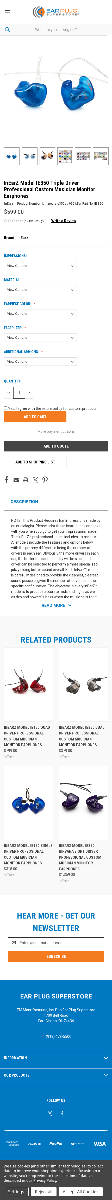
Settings (16, 1192)
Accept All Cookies (80, 1192)
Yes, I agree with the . (52, 408)
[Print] (25, 479)
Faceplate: (13, 328)
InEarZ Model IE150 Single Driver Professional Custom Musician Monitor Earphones (28, 854)
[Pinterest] (45, 479)
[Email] (16, 479)
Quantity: (12, 381)
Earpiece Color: (18, 304)
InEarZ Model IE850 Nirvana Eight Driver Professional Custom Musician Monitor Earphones (80, 857)
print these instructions (66, 526)
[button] (61, 221)
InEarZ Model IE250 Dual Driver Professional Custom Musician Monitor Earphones (81, 736)
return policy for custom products (69, 408)
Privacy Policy (44, 1180)
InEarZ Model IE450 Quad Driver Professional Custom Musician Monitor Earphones (27, 736)
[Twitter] (35, 479)
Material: (12, 280)
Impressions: (16, 256)
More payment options (56, 431)
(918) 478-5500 (58, 1036)
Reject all (43, 1192)
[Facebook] (6, 479)
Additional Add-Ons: (22, 352)
